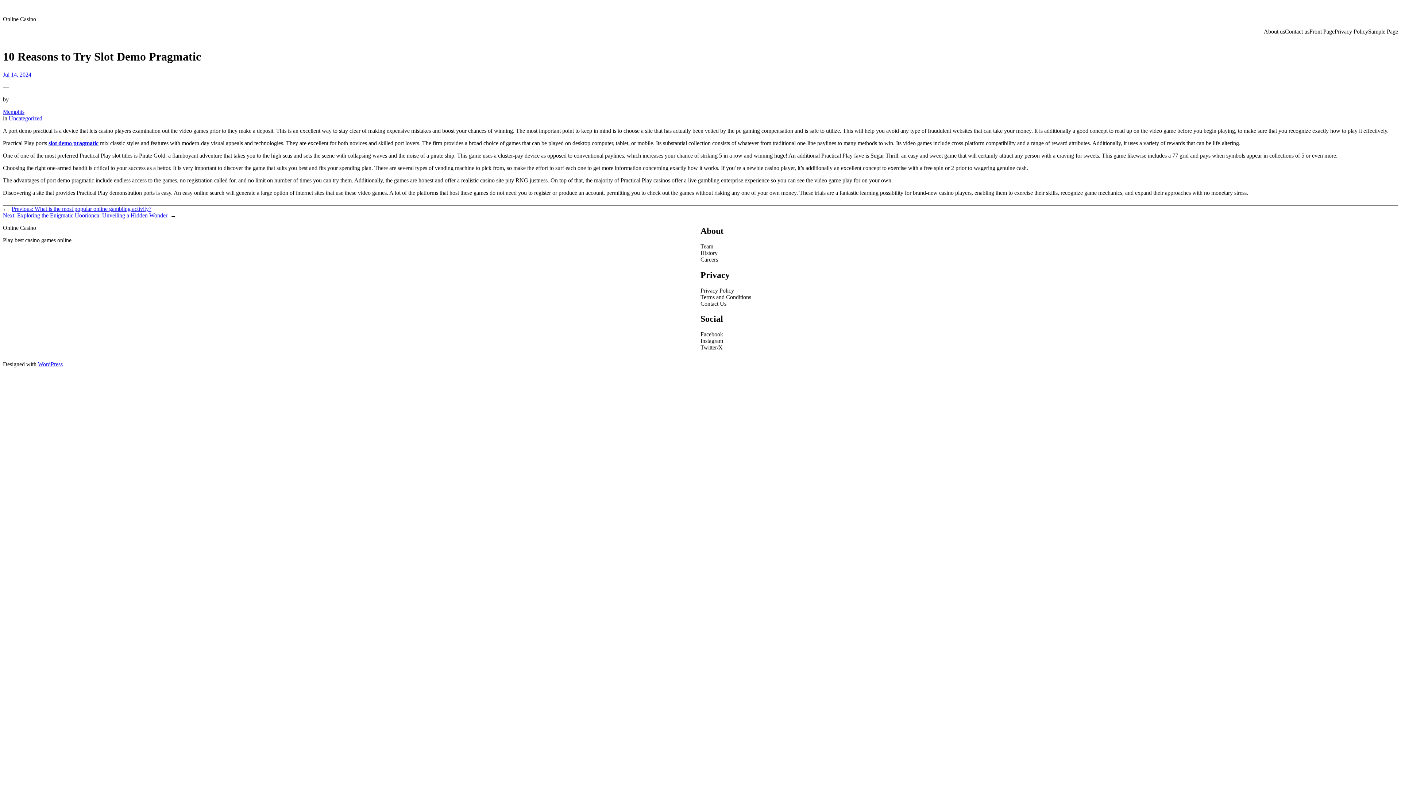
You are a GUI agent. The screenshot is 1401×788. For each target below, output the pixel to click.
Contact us (1297, 31)
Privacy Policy (1351, 31)
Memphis (13, 112)
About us (1274, 31)
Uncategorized (25, 118)
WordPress (50, 364)
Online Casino (19, 19)
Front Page (1322, 31)
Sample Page (1383, 31)
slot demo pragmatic (74, 143)
